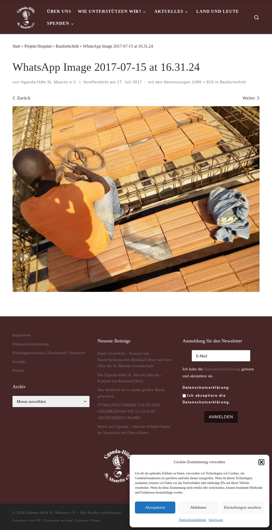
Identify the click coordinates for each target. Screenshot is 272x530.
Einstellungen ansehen (242, 507)
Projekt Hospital (38, 46)
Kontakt (19, 361)
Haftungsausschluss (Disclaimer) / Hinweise (48, 352)
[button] (261, 462)
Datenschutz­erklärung (192, 520)
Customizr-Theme (87, 520)
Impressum (216, 520)
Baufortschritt (67, 46)
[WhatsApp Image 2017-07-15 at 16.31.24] (136, 199)
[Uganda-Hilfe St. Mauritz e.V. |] (25, 17)
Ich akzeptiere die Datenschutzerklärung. (206, 399)
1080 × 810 (202, 82)
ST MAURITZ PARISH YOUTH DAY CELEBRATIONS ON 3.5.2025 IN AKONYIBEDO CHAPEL (128, 411)
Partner (18, 370)
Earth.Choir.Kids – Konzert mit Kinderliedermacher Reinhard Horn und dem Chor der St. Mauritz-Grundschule (134, 359)
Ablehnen (198, 507)
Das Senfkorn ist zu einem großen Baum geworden (131, 392)
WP (38, 520)
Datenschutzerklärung (222, 369)
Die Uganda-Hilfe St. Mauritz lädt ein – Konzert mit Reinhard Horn (130, 377)
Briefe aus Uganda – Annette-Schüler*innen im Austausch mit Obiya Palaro (134, 429)
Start (16, 46)
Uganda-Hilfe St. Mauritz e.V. (49, 82)
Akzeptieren (155, 507)
